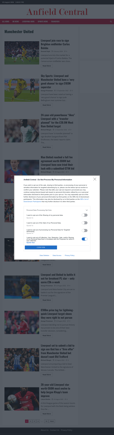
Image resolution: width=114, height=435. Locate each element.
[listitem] (57, 210)
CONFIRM (41, 247)
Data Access (57, 255)
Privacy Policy (69, 255)
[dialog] (57, 217)
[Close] (95, 180)
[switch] (85, 215)
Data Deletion (44, 255)
